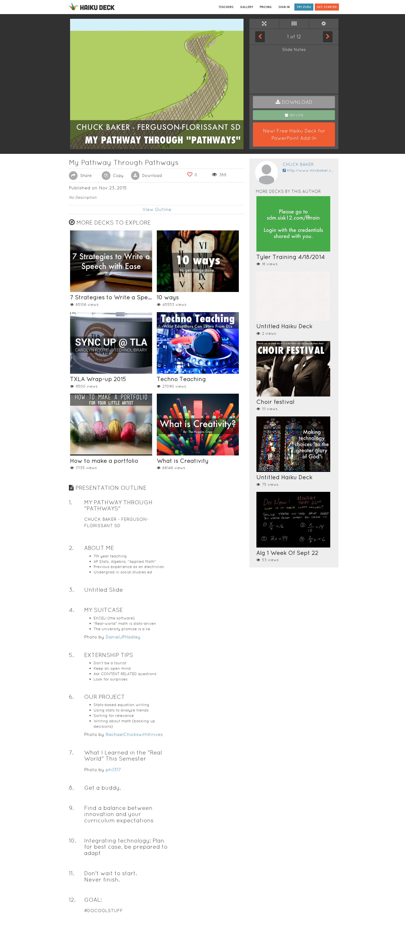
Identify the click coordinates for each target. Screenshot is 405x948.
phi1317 (113, 769)
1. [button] (70, 502)
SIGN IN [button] (284, 6)
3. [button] (71, 590)
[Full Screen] (264, 24)
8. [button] (71, 788)
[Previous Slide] (260, 36)
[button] (294, 102)
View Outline (156, 209)
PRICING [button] (266, 6)
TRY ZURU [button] (303, 6)
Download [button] (151, 175)
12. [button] (72, 900)
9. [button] (71, 808)
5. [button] (71, 655)
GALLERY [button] (246, 6)
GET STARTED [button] (327, 6)
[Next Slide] (328, 36)
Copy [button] (118, 175)
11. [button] (71, 873)
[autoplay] (323, 24)
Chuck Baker (298, 164)
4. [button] (71, 610)
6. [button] (71, 697)
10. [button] (72, 840)
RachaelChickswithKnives (134, 734)
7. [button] (71, 752)
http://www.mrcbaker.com (312, 170)
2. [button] (71, 548)
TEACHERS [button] (225, 6)
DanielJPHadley (123, 636)
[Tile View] (294, 24)
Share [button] (85, 175)
